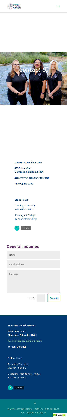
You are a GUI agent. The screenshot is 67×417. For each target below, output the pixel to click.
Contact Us (33, 69)
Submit (54, 298)
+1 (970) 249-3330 (23, 183)
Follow (26, 227)
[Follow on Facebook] (16, 228)
